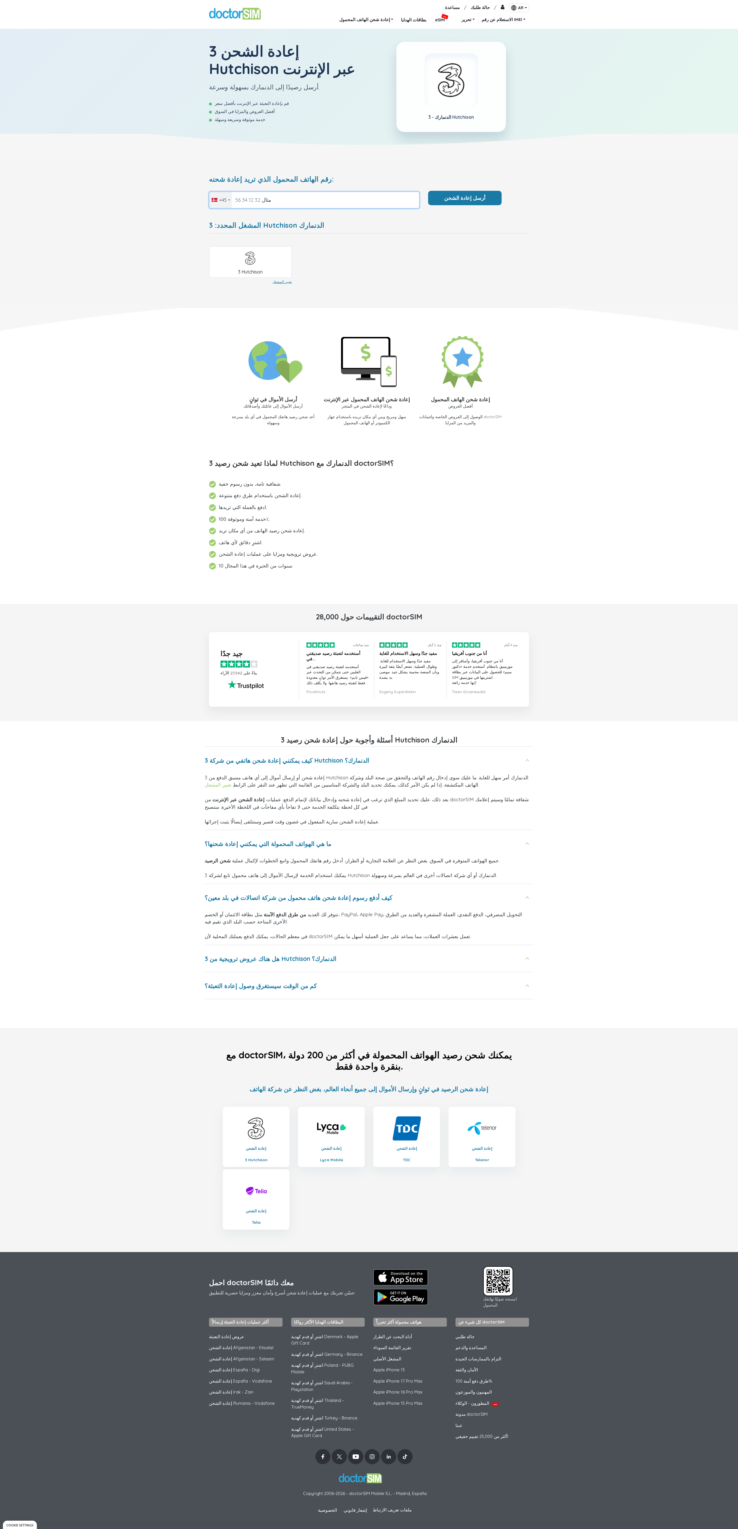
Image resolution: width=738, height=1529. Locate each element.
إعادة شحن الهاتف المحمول (460, 399)
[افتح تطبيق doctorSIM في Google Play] (400, 1297)
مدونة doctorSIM (471, 1414)
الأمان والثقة (466, 1369)
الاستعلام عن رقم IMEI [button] (502, 19)
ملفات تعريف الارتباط (392, 1510)
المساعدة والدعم (471, 1347)
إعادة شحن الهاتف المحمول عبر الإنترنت (367, 399)
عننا (458, 1425)
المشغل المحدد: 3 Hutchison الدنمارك (266, 225)
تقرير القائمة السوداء (392, 1347)
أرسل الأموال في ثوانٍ (273, 399)
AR (521, 7)
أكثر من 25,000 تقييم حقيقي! (481, 1436)
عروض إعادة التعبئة (226, 1336)
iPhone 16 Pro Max (397, 1392)
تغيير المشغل (282, 282)
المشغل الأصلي (387, 1359)
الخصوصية (327, 1510)
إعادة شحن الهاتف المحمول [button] (364, 19)
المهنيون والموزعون (473, 1392)
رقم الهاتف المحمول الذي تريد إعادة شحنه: (271, 179)
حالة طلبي (465, 1336)
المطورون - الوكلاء (476, 1403)
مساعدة (452, 7)
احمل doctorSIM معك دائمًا (251, 1282)
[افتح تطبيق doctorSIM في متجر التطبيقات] (400, 1277)
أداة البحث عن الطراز (392, 1336)
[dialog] (20, 1525)
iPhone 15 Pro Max (397, 1403)
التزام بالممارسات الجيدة (478, 1359)
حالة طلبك (480, 7)
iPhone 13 (389, 1369)
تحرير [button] (466, 19)
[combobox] (220, 200)
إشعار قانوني (355, 1510)
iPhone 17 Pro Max (397, 1381)
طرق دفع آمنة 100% (473, 1381)
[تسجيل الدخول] (502, 7)
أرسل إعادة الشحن (464, 198)
